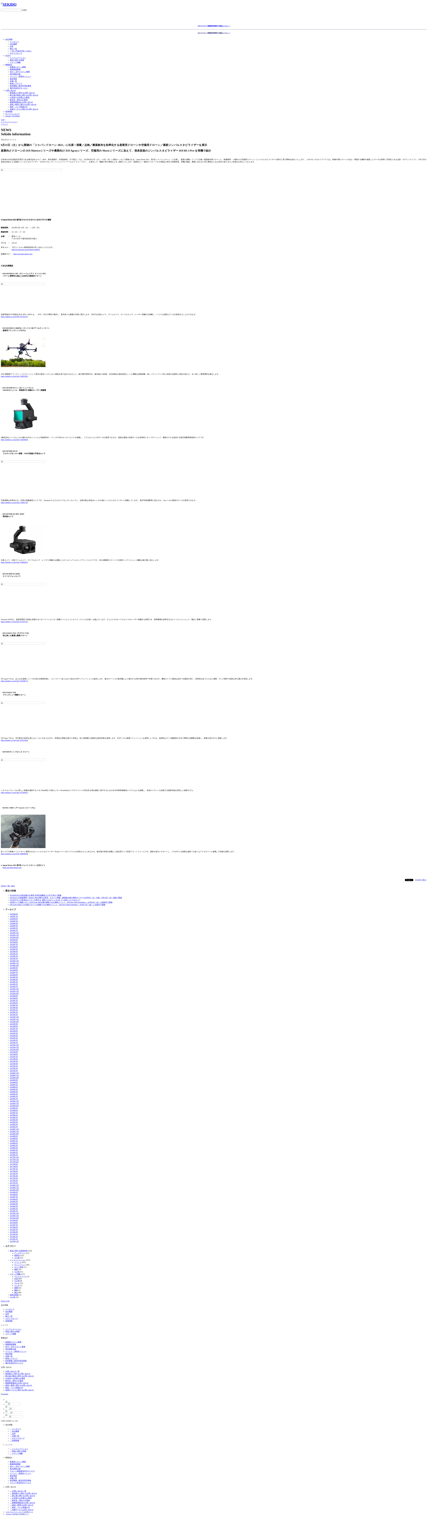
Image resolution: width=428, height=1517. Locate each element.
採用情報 (8, 1321)
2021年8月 (14, 1054)
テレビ (17, 1283)
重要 (16, 1269)
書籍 (16, 1290)
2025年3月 (14, 954)
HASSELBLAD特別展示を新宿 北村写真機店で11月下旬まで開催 (35, 895)
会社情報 (8, 39)
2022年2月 (14, 1040)
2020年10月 (14, 1078)
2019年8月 (14, 1110)
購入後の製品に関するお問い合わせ (24, 95)
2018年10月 (14, 1134)
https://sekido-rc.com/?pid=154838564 (14, 440)
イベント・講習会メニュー (20, 76)
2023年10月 (14, 994)
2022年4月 (14, 1036)
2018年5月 (14, 1146)
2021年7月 (14, 1057)
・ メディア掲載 (16, 1453)
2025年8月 (14, 942)
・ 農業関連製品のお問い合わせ (22, 1503)
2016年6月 (14, 1199)
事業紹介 (8, 65)
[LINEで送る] (420, 880)
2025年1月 (14, 958)
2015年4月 (14, 1232)
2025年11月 (14, 935)
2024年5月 (14, 977)
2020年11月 (14, 1075)
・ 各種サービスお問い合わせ (21, 1510)
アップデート (19, 1253)
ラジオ (17, 1285)
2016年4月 (14, 1204)
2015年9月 (14, 1220)
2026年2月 (14, 928)
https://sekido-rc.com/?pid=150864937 (14, 562)
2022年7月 (14, 1029)
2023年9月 (14, 996)
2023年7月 (14, 1001)
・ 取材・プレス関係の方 (20, 1507)
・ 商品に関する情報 (18, 1451)
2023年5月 (14, 1005)
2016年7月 (14, 1197)
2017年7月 (14, 1169)
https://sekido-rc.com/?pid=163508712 (14, 681)
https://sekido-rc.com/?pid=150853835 (14, 376)
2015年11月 (14, 1216)
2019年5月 (14, 1117)
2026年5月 (14, 921)
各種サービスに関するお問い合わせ (24, 109)
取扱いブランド (16, 83)
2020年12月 (14, 1073)
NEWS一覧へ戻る (8, 886)
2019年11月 (14, 1103)
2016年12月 (14, 1185)
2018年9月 (14, 1136)
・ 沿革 (13, 1434)
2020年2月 (14, 1096)
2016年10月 (14, 1190)
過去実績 (13, 79)
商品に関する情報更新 (19, 1251)
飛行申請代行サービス (19, 88)
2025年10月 (14, 937)
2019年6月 (14, 1115)
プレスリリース (20, 1276)
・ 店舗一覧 (14, 1436)
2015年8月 (14, 1223)
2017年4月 (14, 1176)
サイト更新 (18, 1267)
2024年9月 (14, 968)
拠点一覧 (13, 49)
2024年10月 (14, 966)
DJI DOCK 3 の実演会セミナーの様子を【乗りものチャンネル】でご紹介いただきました (45, 900)
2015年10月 (14, 1218)
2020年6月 (14, 1087)
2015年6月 (14, 1227)
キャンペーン (19, 1265)
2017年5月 (14, 1174)
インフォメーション (18, 58)
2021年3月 (14, 1066)
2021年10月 (14, 1050)
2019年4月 (14, 1120)
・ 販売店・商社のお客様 (20, 1500)
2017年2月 (14, 1181)
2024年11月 (14, 963)
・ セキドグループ (17, 1438)
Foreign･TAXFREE (12, 116)
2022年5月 (14, 1033)
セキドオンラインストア (15, 1512)
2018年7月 (14, 1141)
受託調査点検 (15, 74)
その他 (17, 1258)
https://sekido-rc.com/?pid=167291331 (14, 622)
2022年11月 (14, 1019)
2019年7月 (14, 1113)
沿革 (11, 46)
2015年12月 (14, 1213)
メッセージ (14, 42)
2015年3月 (14, 1234)
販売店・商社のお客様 (19, 100)
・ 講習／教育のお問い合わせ (21, 1505)
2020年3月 (14, 1094)
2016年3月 (14, 1206)
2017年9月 (14, 1164)
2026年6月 (14, 919)
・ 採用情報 (14, 1441)
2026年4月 (14, 923)
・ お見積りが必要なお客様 (21, 1498)
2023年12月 (14, 989)
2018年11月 (14, 1131)
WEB (16, 1279)
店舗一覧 (13, 81)
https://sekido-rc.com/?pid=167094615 (14, 793)
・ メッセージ (15, 1429)
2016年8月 (14, 1195)
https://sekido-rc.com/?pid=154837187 (14, 503)
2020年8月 (14, 1082)
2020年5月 (14, 1089)
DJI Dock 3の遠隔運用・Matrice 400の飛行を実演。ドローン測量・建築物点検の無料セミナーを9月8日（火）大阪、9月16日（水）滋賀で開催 (66, 898)
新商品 (17, 1255)
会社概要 (13, 44)
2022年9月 (14, 1024)
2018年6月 (14, 1143)
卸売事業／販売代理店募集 (20, 86)
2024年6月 (14, 975)
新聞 (16, 1288)
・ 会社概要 (14, 1431)
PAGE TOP (5, 1301)
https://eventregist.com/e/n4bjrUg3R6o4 (26, 250)
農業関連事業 (15, 69)
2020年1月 (14, 1099)
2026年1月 (14, 930)
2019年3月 (14, 1122)
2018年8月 (14, 1139)
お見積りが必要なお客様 (19, 97)
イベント (17, 1262)
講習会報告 (14, 1295)
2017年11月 (14, 1160)
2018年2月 (14, 1153)
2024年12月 (14, 961)
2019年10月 (14, 1106)
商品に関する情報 (17, 60)
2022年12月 (14, 1017)
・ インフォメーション (19, 1449)
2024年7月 (14, 973)
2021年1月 (14, 1071)
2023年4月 (14, 1008)
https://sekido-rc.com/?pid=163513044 (14, 740)
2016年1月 (14, 1211)
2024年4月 (14, 980)
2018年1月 (14, 1155)
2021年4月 (14, 1064)
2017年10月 (14, 1162)
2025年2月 (14, 956)
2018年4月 (14, 1148)
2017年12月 (14, 1157)
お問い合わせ (10, 90)
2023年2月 (14, 1012)
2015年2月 (14, 1237)
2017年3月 (14, 1178)
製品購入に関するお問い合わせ (22, 93)
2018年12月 (14, 1129)
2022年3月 (14, 1038)
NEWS (7, 56)
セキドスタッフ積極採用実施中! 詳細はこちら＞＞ (214, 26)
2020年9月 (14, 1080)
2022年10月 (14, 1022)
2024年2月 (14, 984)
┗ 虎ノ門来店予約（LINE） (21, 51)
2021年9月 (14, 1052)
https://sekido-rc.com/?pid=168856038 (14, 854)
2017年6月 (14, 1171)
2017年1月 (14, 1183)
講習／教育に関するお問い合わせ (23, 104)
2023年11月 (14, 991)
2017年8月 (14, 1167)
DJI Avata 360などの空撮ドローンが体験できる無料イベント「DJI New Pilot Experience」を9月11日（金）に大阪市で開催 (57, 905)
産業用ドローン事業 (18, 67)
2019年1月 (14, 1127)
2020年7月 (14, 1085)
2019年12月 (14, 1101)
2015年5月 (14, 1230)
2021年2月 (14, 1068)
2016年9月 (14, 1192)
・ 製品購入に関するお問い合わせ (23, 1493)
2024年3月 (14, 982)
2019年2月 (14, 1124)
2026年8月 (14, 914)
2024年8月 (14, 970)
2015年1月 (14, 1239)
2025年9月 (14, 940)
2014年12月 (14, 1241)
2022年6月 (14, 1031)
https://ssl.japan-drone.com (22, 254)
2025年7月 (14, 944)
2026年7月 (14, 916)
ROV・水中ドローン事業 (20, 72)
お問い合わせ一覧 (12, 1371)
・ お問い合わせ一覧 (18, 1491)
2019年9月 (14, 1108)
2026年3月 (14, 926)
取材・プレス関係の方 (19, 107)
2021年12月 (14, 1045)
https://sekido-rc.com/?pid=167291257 (14, 317)
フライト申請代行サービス (20, 1483)
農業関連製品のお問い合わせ (21, 102)
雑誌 (16, 1292)
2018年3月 (14, 1150)
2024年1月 (14, 987)
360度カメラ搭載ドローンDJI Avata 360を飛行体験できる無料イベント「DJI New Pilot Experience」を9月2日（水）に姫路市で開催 (61, 902)
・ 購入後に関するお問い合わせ (22, 1496)
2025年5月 (14, 949)
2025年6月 (14, 947)
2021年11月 (14, 1047)
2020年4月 (14, 1092)
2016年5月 (14, 1202)
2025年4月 (14, 951)
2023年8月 (14, 998)
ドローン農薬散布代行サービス (22, 1471)
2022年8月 (14, 1026)
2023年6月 (14, 1003)
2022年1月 (14, 1043)
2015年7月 (14, 1225)
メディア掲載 (15, 62)
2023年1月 (14, 1015)
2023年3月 (14, 1010)
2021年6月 (14, 1059)
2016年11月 (14, 1188)
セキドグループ (16, 53)
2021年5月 (14, 1061)
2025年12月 (14, 933)
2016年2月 (14, 1209)
